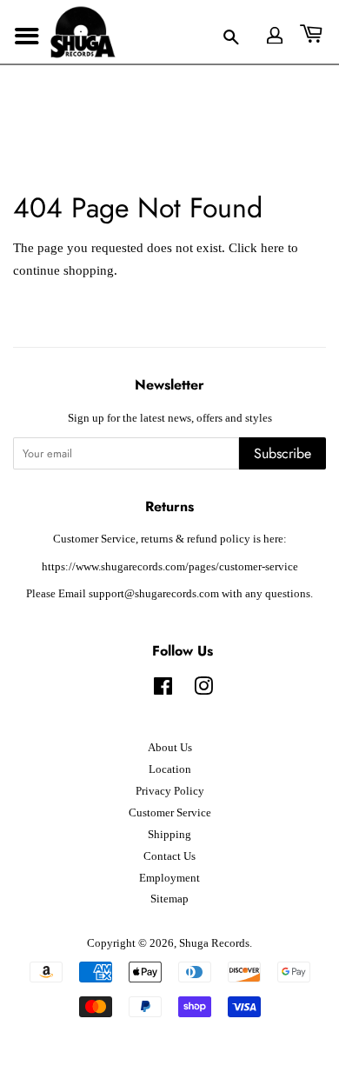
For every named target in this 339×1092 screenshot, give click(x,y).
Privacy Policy (170, 791)
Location (170, 769)
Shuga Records (214, 943)
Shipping (169, 835)
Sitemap (169, 899)
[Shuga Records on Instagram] (203, 690)
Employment (169, 878)
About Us (170, 748)
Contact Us (169, 856)
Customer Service (170, 813)
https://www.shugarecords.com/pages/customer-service (170, 567)
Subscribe (282, 453)
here (272, 248)
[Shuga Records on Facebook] (163, 690)
